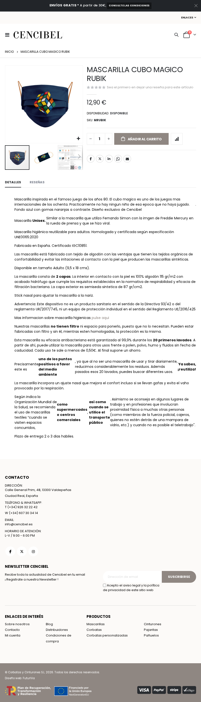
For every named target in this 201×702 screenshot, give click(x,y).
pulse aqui (100, 317)
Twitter (100, 159)
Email (127, 159)
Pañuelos (151, 635)
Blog (49, 624)
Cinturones (152, 624)
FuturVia (29, 678)
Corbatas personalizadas (107, 635)
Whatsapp (118, 159)
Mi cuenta (12, 635)
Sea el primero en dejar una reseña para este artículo (150, 87)
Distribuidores (57, 629)
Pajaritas (151, 629)
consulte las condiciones (129, 5)
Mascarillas (96, 624)
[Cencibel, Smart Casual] (38, 35)
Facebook (91, 159)
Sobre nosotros (17, 624)
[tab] (13, 182)
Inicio (9, 52)
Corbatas (94, 629)
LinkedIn (109, 159)
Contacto (12, 629)
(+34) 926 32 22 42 (22, 507)
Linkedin (33, 551)
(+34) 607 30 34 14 (23, 513)
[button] (78, 138)
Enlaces (187, 17)
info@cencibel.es (19, 524)
